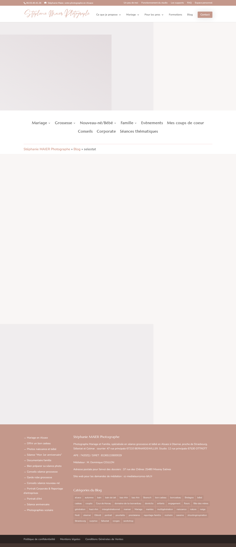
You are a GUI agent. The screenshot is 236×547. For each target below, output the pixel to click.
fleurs (187, 503)
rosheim (169, 515)
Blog (190, 14)
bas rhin (136, 497)
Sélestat (105, 520)
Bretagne (189, 497)
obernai (87, 515)
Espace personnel (203, 3)
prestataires (134, 515)
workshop (128, 520)
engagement (174, 503)
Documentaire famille (39, 460)
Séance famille (38, 295)
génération (80, 509)
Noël (77, 515)
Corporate (106, 131)
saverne (180, 515)
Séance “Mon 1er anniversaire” (44, 455)
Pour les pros (152, 14)
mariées (150, 509)
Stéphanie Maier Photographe (57, 14)
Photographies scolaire (40, 510)
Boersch (147, 497)
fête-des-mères (200, 503)
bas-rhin (124, 497)
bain (99, 497)
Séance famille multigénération (55, 288)
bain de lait (110, 497)
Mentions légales (70, 539)
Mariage (131, 14)
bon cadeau (160, 497)
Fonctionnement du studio (154, 3)
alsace (78, 497)
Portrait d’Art (34, 498)
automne (89, 497)
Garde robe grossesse (39, 477)
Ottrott (97, 515)
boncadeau (175, 497)
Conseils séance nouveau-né (43, 483)
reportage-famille (152, 515)
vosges (116, 520)
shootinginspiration (197, 515)
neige (202, 509)
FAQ (189, 3)
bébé (199, 497)
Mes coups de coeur (185, 123)
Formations (175, 14)
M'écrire (118, 374)
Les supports (177, 3)
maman (127, 509)
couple (89, 503)
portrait (108, 515)
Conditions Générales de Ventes (104, 539)
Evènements (152, 123)
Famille (127, 123)
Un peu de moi (131, 3)
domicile (149, 503)
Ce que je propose (107, 14)
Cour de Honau (103, 503)
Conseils (85, 131)
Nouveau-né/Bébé (96, 123)
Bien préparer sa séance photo (44, 466)
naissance (181, 509)
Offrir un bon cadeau (39, 443)
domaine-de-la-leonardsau (128, 503)
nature (193, 509)
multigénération (165, 509)
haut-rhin (93, 509)
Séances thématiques (139, 131)
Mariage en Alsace (37, 437)
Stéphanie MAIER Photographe (47, 149)
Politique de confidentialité (39, 539)
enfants (160, 503)
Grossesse (63, 123)
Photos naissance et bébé (41, 449)
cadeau (78, 503)
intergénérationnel (111, 509)
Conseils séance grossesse (42, 471)
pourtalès (120, 515)
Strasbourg (80, 520)
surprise (93, 520)
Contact (205, 14)
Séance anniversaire (38, 504)
